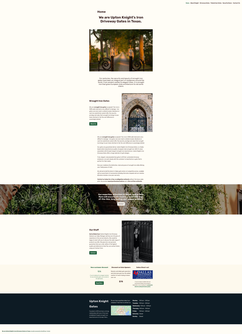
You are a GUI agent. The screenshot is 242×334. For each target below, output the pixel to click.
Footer (48, 331)
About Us (93, 124)
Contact (121, 204)
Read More (99, 283)
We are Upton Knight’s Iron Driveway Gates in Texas (16, 331)
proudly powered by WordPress (38, 331)
